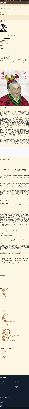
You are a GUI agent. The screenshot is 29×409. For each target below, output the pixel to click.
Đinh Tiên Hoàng (4, 349)
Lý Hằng (24, 180)
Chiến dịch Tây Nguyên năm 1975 (6, 333)
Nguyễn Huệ (3, 355)
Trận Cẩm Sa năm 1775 (3, 402)
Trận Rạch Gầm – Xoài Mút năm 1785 (6, 343)
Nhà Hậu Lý (4, 298)
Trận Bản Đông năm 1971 (5, 342)
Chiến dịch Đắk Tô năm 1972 (5, 339)
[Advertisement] (14, 152)
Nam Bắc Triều (4, 310)
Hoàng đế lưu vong (4, 18)
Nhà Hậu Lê (3, 309)
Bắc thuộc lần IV (4, 308)
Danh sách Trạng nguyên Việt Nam (5, 397)
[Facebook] (1, 383)
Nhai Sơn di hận (4, 19)
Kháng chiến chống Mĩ (6, 325)
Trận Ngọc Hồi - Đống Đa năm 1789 (5, 401)
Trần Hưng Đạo (4, 356)
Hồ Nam (5, 183)
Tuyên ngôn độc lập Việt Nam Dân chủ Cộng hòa (8, 341)
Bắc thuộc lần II (4, 294)
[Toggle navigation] (28, 2)
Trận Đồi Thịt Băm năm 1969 (5, 338)
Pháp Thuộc (3, 319)
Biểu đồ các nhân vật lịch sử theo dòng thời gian (6, 396)
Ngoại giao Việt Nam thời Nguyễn (5, 398)
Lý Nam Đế (3, 360)
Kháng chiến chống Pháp (6, 324)
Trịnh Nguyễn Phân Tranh (5, 313)
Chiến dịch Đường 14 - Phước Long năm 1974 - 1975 (8, 332)
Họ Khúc (4, 301)
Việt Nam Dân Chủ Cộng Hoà (5, 323)
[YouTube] (2, 383)
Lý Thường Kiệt (4, 361)
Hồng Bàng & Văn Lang (5, 289)
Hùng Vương (3, 354)
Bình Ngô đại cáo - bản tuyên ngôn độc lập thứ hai (8, 336)
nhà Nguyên (17, 251)
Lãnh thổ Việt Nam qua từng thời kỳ (6, 337)
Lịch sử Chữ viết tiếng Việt (5, 344)
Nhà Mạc (4, 312)
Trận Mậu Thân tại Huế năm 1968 (6, 334)
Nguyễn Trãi (3, 357)
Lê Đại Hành (3, 352)
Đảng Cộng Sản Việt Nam (6, 322)
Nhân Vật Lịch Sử (5, 14)
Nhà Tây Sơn (3, 317)
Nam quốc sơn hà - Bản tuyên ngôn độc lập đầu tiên (8, 340)
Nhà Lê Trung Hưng (5, 311)
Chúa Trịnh (4, 315)
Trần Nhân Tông (4, 351)
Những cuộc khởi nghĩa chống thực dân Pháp (9, 321)
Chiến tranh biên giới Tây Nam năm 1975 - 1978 (8, 329)
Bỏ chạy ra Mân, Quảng (5, 17)
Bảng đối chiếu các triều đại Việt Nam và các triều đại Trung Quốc (10, 335)
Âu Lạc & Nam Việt (4, 290)
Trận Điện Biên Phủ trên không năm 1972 (7, 328)
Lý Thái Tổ (3, 359)
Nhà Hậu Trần (3, 307)
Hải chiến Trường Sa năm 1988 (6, 331)
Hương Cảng (20, 258)
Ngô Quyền (3, 350)
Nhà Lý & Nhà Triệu (4, 295)
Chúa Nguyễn (4, 316)
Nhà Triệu (4, 292)
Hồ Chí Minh (3, 353)
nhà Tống (13, 64)
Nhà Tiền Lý (4, 296)
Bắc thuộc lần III (4, 299)
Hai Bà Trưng (3, 358)
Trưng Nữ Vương (4, 293)
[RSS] (4, 383)
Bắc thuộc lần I (3, 291)
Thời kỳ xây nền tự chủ (5, 300)
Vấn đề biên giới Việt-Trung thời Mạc (5, 393)
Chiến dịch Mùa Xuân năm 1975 (6, 330)
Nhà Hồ (3, 306)
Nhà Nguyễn (3, 318)
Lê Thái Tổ (3, 362)
